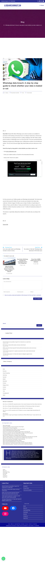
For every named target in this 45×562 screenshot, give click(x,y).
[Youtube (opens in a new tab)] (43, 1)
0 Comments (29, 92)
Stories (4, 389)
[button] (3, 558)
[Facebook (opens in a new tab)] (40, 1)
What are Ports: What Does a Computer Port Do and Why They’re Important (17, 437)
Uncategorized (6, 393)
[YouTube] (5, 508)
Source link (5, 224)
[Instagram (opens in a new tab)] (41, 1)
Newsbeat (5, 381)
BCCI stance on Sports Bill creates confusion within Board (14, 344)
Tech (23, 92)
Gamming (5, 375)
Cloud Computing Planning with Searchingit (11, 430)
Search (4, 323)
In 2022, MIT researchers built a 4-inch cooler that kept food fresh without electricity (25, 404)
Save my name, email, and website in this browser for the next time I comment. (23, 295)
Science (4, 387)
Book (4, 369)
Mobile (4, 379)
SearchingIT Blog (26, 510)
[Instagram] (5, 514)
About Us (5, 470)
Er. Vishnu (6, 92)
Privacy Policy (26, 488)
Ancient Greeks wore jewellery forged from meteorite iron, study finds (17, 341)
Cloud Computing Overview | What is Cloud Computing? (14, 429)
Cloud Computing (6, 373)
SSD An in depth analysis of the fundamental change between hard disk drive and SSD (20, 436)
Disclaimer (25, 486)
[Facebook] (13, 508)
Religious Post (5, 385)
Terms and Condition (27, 490)
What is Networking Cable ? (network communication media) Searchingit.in (17, 444)
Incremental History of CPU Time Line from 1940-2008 (13, 434)
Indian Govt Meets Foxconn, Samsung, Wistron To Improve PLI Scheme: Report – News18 (9, 269)
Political (4, 383)
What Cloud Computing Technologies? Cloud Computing (14, 439)
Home (4, 469)
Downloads (5, 473)
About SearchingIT (6, 425)
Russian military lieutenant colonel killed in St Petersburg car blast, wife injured (24, 406)
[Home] (3, 25)
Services (4, 474)
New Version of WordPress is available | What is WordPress (14, 435)
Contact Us (5, 475)
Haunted (4, 377)
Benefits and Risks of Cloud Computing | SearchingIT (13, 426)
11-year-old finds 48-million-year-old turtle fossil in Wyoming (20, 408)
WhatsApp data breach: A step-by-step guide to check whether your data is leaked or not (24, 25)
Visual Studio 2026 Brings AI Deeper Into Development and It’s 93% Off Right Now (22, 261)
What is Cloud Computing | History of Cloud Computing (13, 441)
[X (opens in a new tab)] (38, 1)
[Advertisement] (22, 49)
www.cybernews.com (11, 151)
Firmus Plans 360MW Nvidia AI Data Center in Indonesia (36, 260)
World (4, 395)
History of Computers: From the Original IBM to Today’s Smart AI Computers (18, 432)
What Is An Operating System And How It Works (12, 440)
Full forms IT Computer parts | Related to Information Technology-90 (16, 431)
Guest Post (25, 518)
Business (4, 371)
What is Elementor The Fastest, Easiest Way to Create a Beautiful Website (17, 442)
